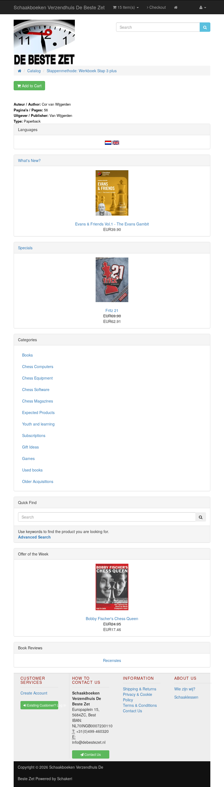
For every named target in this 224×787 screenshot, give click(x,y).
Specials (25, 247)
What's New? (29, 160)
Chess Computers (37, 366)
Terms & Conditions (140, 705)
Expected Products (38, 412)
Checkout (157, 7)
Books (27, 355)
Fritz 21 (112, 310)
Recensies (112, 660)
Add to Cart (31, 85)
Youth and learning (38, 424)
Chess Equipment (37, 378)
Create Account (33, 693)
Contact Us (132, 710)
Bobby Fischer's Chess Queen (112, 618)
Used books (32, 470)
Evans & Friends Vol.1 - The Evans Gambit (112, 224)
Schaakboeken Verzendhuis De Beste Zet (59, 7)
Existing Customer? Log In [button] (42, 705)
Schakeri (64, 778)
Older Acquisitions (37, 481)
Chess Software (35, 389)
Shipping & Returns (139, 688)
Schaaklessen (186, 697)
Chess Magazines (37, 401)
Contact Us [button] (92, 754)
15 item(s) (126, 7)
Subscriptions (33, 435)
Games (28, 458)
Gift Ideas (30, 447)
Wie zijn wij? (184, 688)
